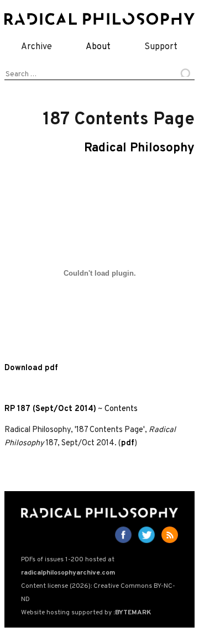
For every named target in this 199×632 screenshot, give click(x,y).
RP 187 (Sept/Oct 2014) (50, 409)
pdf (127, 443)
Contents (121, 409)
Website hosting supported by (86, 612)
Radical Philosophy (139, 148)
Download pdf (31, 368)
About (98, 46)
